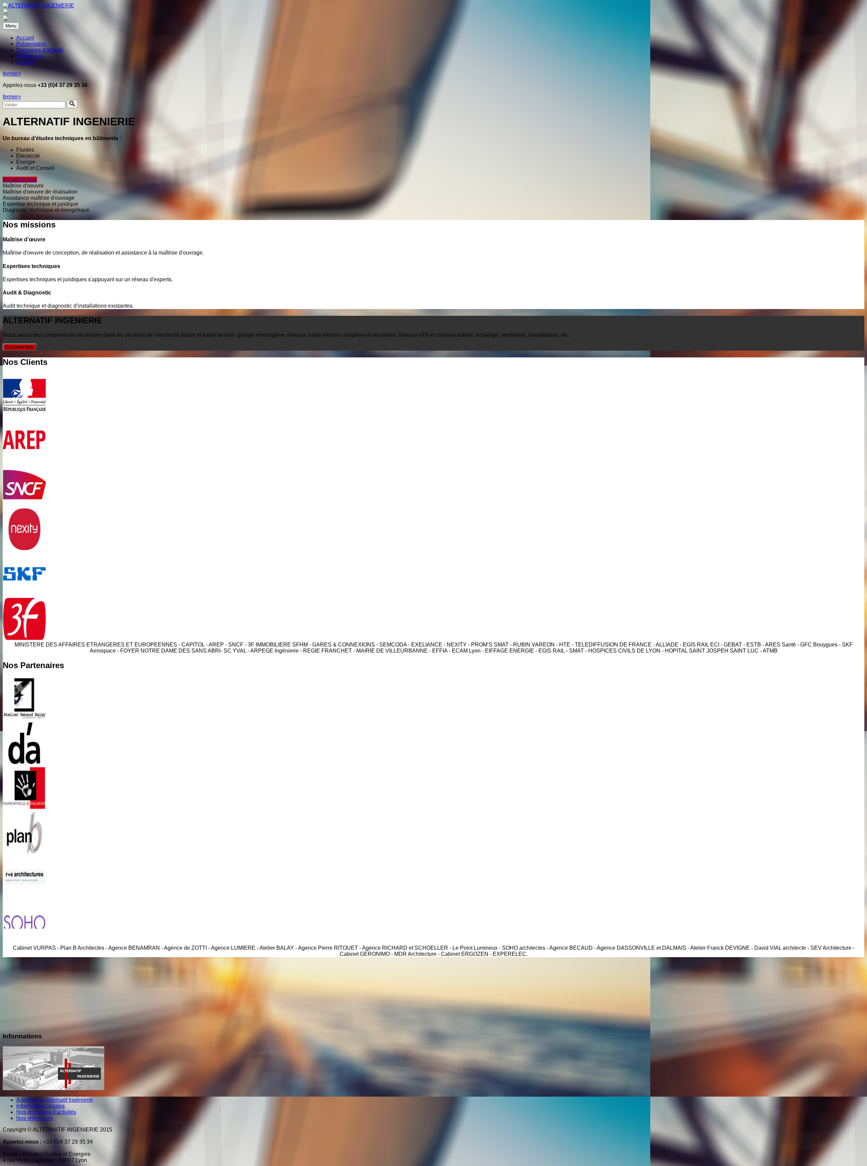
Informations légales (40, 1106)
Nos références (34, 1118)
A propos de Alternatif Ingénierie (54, 1100)
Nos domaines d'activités (46, 1112)
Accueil (25, 38)
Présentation (31, 44)
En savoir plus (20, 179)
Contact (25, 62)
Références (30, 56)
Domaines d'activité (39, 50)
